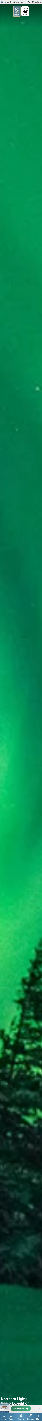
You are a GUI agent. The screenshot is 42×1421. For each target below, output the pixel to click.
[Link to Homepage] (21, 11)
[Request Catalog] (20, 1408)
